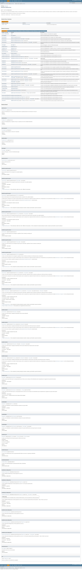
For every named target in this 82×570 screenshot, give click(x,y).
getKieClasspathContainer (15, 37)
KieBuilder (4, 62)
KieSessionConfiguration (6, 95)
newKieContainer (14, 79)
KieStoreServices (5, 51)
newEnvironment (13, 53)
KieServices (7, 33)
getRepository (13, 48)
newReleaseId (13, 100)
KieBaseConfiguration (6, 56)
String (22, 40)
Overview (1, 565)
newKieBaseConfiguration (15, 56)
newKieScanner (13, 90)
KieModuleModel (4, 88)
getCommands (13, 35)
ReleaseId (25, 77)
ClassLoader (23, 38)
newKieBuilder (13, 62)
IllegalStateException (6, 189)
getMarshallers (13, 46)
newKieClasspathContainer (15, 68)
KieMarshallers (4, 46)
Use (10, 565)
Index (19, 565)
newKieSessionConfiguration (16, 95)
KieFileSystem (18, 62)
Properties (22, 56)
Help (21, 565)
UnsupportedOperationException (7, 305)
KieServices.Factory (26, 24)
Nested (4, 3)
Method (12, 3)
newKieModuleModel (14, 88)
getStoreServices (14, 51)
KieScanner (4, 90)
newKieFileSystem (14, 86)
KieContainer (4, 37)
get (11, 33)
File (12, 403)
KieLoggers (4, 150)
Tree (12, 565)
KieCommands (4, 35)
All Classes (2, 2)
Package (5, 565)
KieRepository (4, 48)
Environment (4, 53)
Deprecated (16, 565)
